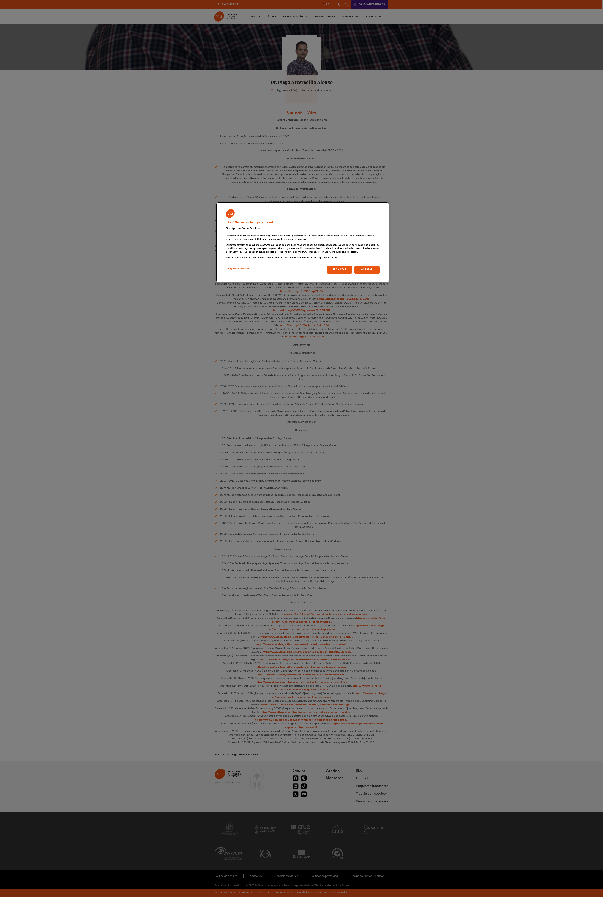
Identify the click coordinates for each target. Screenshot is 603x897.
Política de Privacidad (297, 258)
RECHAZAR (339, 269)
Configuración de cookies (237, 269)
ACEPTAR (367, 269)
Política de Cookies (263, 258)
